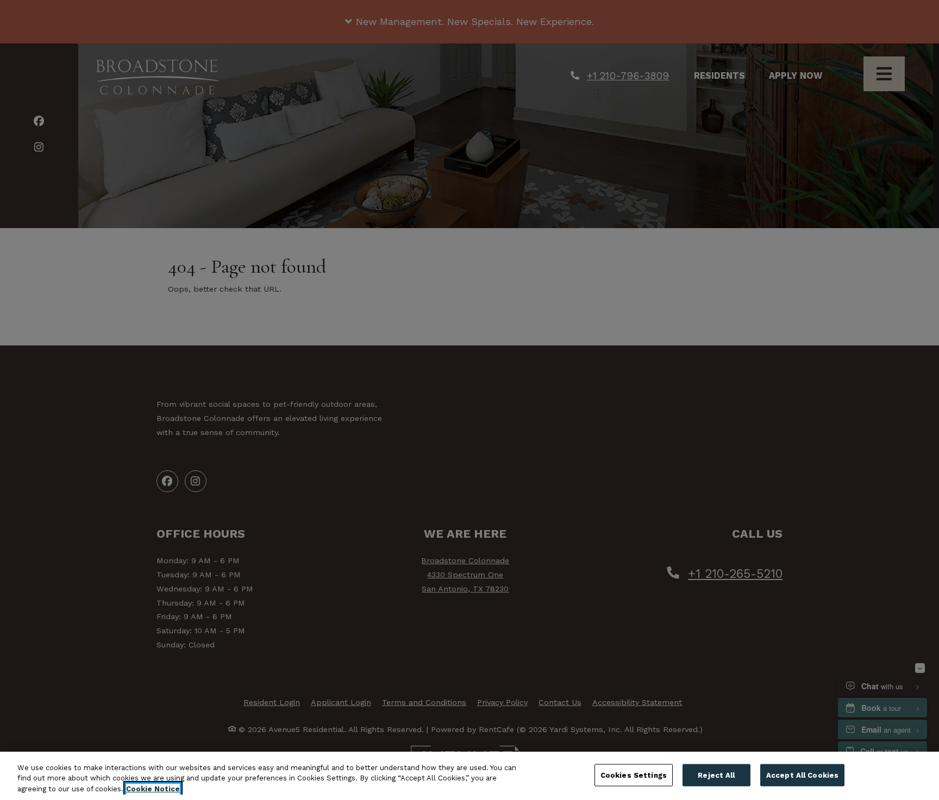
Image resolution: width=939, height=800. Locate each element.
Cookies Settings (633, 775)
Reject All (716, 775)
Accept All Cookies (802, 775)
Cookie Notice (153, 789)
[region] (469, 776)
